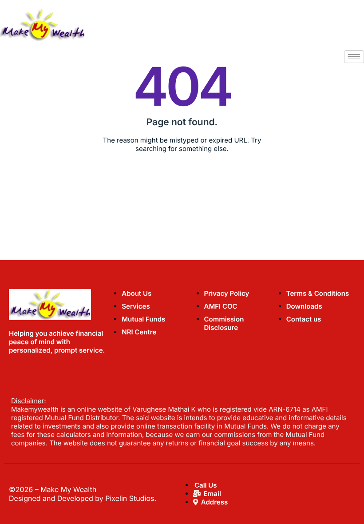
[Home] (42, 24)
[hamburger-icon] (354, 56)
